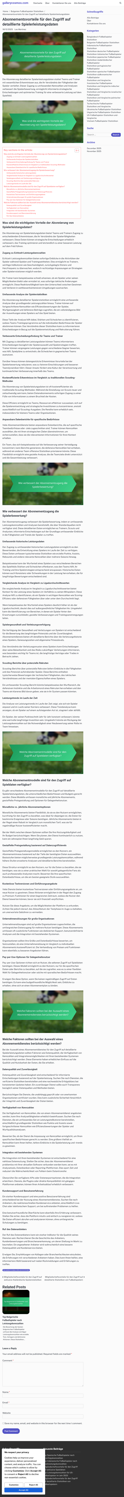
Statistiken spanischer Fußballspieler (103, 71)
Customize (14, 1485)
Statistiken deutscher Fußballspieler (103, 51)
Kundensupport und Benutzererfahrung (21, 213)
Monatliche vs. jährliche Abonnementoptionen (23, 189)
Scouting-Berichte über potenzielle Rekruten (23, 181)
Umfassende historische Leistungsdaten (21, 173)
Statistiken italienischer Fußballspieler (104, 54)
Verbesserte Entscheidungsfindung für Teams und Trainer (28, 162)
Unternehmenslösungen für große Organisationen (25, 197)
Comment (8, 1360)
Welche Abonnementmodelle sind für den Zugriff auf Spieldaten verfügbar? (34, 186)
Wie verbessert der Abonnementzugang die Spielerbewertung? (29, 170)
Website (6, 1413)
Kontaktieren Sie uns (61, 3)
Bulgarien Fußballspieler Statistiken (16, 1270)
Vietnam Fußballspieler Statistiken (102, 121)
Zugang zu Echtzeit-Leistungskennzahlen (22, 157)
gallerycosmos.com (15, 3)
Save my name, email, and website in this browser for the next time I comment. (43, 1423)
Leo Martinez (20, 29)
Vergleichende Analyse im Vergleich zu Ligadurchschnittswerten (30, 176)
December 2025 (94, 148)
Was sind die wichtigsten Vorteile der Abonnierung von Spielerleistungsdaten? (35, 154)
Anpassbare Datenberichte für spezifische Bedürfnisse (27, 167)
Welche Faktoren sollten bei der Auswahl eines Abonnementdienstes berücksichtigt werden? (41, 202)
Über (47, 3)
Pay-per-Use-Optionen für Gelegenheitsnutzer (23, 200)
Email (5, 1402)
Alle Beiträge (80, 3)
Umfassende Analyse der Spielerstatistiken (22, 159)
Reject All (33, 1485)
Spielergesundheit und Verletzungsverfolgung (24, 178)
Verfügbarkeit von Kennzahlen (18, 208)
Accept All (23, 1490)
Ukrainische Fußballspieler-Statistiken (104, 109)
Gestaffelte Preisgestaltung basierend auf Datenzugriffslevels (29, 192)
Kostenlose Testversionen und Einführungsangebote (26, 194)
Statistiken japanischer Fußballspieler (104, 57)
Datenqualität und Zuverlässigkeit (19, 205)
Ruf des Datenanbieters (15, 216)
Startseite (37, 3)
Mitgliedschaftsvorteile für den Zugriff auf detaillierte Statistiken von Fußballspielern (60, 1481)
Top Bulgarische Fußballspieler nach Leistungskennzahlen (12, 1320)
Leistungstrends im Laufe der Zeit (19, 184)
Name (6, 1392)
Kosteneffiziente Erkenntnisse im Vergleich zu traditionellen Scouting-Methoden (36, 165)
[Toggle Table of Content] (75, 150)
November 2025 (94, 151)
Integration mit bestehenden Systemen (21, 211)
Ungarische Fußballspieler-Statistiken (104, 112)
